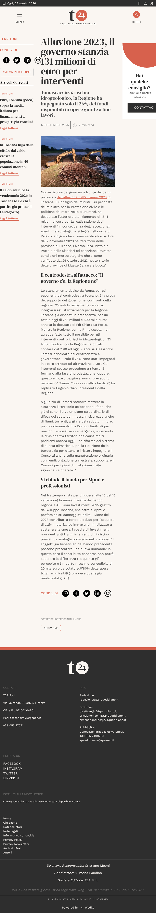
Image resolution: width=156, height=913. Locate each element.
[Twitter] (152, 3)
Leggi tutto (7, 128)
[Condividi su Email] (38, 60)
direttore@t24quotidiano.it (98, 711)
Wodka (89, 907)
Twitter (10, 773)
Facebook (12, 764)
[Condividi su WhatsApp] (66, 593)
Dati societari (12, 827)
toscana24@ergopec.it (25, 717)
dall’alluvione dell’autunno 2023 (82, 197)
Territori (8, 39)
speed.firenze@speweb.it (97, 740)
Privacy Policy (12, 839)
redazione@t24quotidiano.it (99, 699)
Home (7, 818)
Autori (7, 852)
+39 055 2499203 (92, 736)
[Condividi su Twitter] (17, 60)
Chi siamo (10, 822)
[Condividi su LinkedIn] (27, 60)
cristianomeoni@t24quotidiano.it (103, 715)
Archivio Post (12, 848)
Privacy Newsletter (16, 844)
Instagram (13, 768)
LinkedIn (11, 778)
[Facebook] (139, 3)
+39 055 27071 (13, 725)
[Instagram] (145, 3)
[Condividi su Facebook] (6, 60)
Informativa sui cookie (18, 835)
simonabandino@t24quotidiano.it (103, 719)
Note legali (10, 831)
